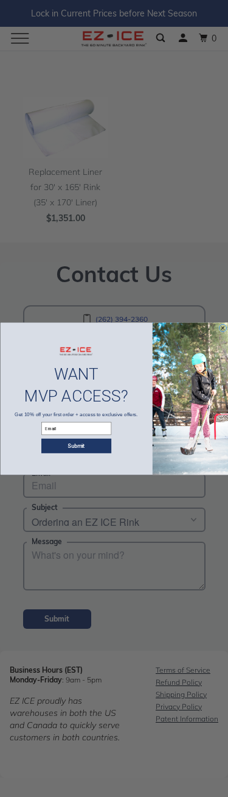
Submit (76, 445)
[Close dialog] (222, 327)
